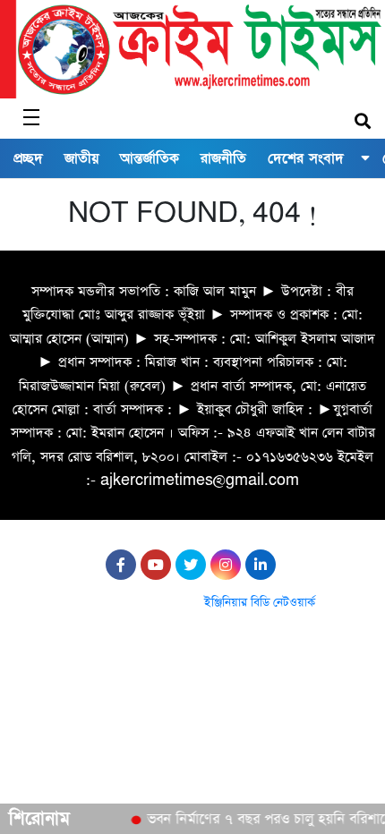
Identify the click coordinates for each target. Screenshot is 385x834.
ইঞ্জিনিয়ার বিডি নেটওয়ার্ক (259, 602)
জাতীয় (81, 158)
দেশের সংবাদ (306, 158)
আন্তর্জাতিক (149, 158)
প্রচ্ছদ (28, 158)
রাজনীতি (223, 158)
